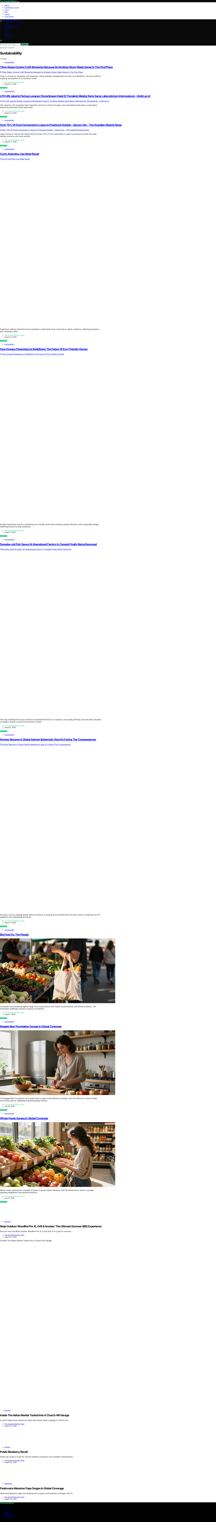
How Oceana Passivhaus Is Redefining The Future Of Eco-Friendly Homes (43, 349)
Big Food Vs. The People (14, 934)
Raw (6, 12)
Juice (6, 10)
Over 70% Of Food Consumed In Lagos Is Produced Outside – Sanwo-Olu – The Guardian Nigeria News (61, 125)
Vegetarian (9, 16)
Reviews (7, 1221)
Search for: (4, 42)
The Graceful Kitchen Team (14, 82)
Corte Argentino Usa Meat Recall (19, 154)
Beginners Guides (11, 7)
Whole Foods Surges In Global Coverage (24, 1118)
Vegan (7, 14)
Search (25, 44)
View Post (3, 88)
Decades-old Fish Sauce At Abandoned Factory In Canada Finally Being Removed (48, 544)
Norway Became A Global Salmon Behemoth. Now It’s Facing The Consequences (48, 739)
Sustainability (9, 62)
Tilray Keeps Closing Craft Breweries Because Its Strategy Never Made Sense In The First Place (56, 67)
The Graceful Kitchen (8, 1)
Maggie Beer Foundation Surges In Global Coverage (30, 1026)
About (7, 5)
